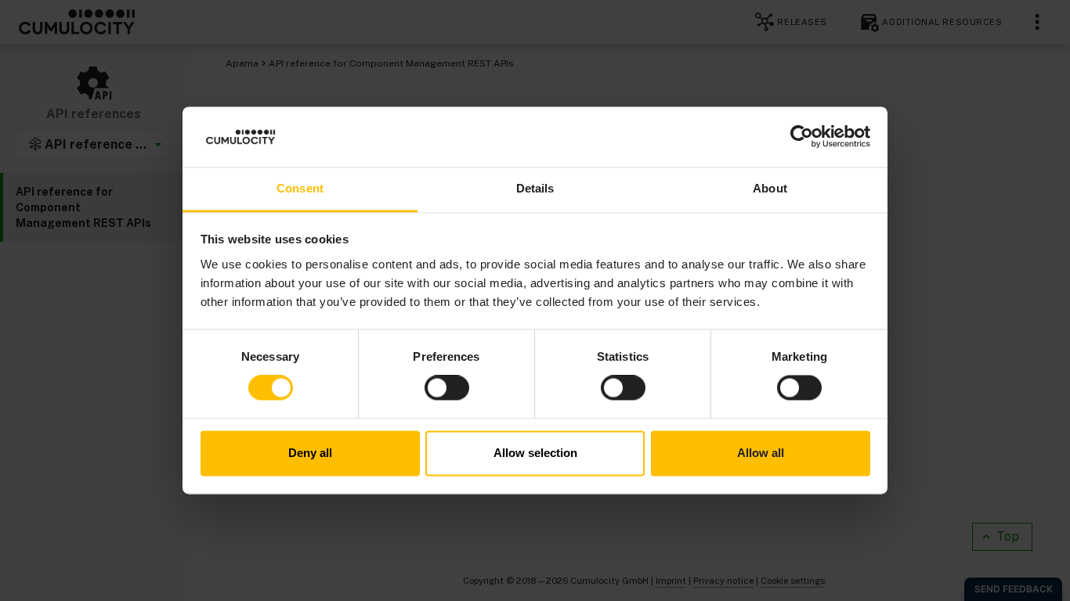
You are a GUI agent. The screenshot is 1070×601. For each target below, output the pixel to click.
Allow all (760, 452)
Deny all (310, 452)
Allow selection (535, 452)
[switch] (447, 388)
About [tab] (770, 188)
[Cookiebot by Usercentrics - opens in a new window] (801, 137)
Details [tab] (535, 188)
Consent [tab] (300, 188)
